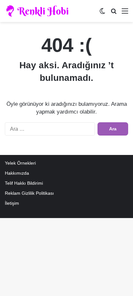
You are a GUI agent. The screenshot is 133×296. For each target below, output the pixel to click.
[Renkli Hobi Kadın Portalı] (39, 11)
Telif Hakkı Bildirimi (24, 183)
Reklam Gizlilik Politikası (29, 193)
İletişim (12, 203)
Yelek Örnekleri (20, 163)
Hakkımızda (17, 173)
